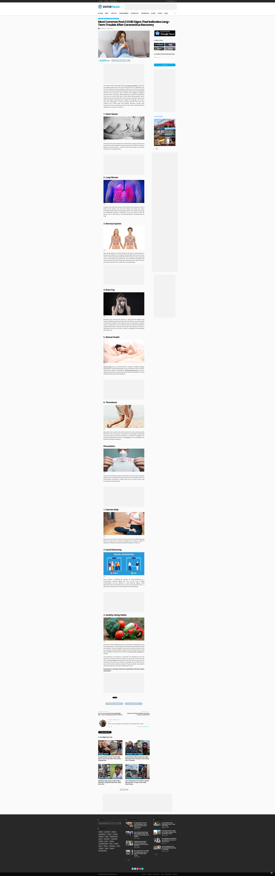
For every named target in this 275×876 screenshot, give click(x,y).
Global (153, 13)
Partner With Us (113, 1)
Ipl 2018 (101, 841)
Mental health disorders (131, 370)
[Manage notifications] (271, 873)
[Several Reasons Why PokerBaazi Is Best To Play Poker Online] (157, 824)
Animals (100, 831)
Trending (101, 18)
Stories (133, 777)
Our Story (101, 1)
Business (114, 831)
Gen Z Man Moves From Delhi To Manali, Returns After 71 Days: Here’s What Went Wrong (137, 782)
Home (101, 13)
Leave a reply (104, 732)
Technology (135, 13)
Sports (160, 13)
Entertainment (123, 13)
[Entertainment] (159, 44)
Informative (145, 13)
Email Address (157, 57)
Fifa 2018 (101, 836)
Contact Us (174, 874)
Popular (116, 843)
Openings (106, 1)
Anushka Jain (102, 28)
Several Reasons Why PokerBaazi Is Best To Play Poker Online (168, 824)
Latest (106, 841)
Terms (162, 874)
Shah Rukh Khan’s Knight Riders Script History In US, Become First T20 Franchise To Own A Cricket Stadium (164, 133)
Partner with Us (156, 874)
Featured (115, 834)
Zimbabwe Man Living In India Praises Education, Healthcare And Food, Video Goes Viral (109, 782)
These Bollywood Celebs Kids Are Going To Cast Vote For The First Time (169, 840)
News (106, 13)
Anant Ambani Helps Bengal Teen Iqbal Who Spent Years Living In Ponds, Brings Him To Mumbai (137, 758)
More (166, 13)
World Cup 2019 (102, 850)
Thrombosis (127, 437)
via (147, 56)
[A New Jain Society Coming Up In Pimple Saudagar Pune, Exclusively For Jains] (157, 832)
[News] (170, 44)
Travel (118, 846)
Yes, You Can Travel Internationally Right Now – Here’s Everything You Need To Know (110, 714)
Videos (106, 848)
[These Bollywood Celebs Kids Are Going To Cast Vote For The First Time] (157, 840)
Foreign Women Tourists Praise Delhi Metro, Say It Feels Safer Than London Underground (109, 758)
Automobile (107, 831)
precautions (114, 660)
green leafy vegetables (136, 651)
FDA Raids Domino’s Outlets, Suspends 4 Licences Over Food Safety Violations (163, 125)
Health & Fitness (108, 18)
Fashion (109, 834)
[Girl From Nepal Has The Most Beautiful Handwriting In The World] (157, 847)
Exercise (142, 539)
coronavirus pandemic (131, 85)
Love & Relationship (103, 843)
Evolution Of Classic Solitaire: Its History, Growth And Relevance (138, 714)
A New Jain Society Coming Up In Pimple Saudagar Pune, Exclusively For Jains (169, 832)
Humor (100, 839)
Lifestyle (114, 13)
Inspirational (114, 839)
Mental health (107, 366)
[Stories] (170, 48)
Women (112, 848)
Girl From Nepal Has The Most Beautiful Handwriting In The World (169, 848)
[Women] (159, 48)
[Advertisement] (151, 7)
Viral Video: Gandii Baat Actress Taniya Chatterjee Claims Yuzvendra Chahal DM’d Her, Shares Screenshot (164, 142)
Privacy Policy (168, 874)
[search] (176, 1)
